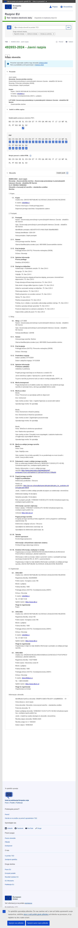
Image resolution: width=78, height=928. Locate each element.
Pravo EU (8, 869)
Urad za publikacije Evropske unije (17, 800)
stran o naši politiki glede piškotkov (36, 914)
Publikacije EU (9, 884)
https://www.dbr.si (31, 602)
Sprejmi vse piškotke (16, 923)
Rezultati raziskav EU (11, 877)
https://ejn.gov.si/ (27, 513)
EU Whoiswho (9, 881)
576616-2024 (43, 63)
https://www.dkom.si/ (32, 684)
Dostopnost (8, 846)
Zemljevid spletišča (11, 859)
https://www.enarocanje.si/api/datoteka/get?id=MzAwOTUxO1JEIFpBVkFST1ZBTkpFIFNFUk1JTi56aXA (35, 471)
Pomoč (7, 814)
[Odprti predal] (7, 56)
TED (6, 42)
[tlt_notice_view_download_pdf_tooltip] (10, 141)
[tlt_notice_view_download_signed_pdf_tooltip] (23, 128)
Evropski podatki (10, 873)
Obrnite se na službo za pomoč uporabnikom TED (21, 818)
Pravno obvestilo (10, 838)
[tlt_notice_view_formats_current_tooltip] (67, 173)
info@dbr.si (20, 93)
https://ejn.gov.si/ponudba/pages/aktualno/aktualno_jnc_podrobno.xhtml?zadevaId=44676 (42, 487)
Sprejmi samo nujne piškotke (37, 923)
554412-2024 (39, 65)
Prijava (54, 7)
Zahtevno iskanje (32, 34)
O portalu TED (9, 856)
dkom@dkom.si (27, 678)
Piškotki (7, 842)
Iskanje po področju (46, 34)
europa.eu (28, 903)
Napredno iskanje (19, 34)
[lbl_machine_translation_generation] (30, 156)
